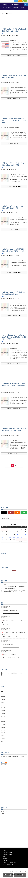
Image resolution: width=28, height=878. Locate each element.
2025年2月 (3, 699)
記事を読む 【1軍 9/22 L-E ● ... (14, 272)
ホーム (3, 13)
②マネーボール (4, 675)
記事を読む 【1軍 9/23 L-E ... (14, 229)
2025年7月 (3, 696)
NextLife (2, 813)
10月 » (20, 541)
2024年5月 (3, 713)
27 (2, 539)
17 (17, 534)
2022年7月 (3, 730)
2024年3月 (3, 716)
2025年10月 (3, 694)
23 (14, 537)
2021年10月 (3, 738)
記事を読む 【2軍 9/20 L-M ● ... (14, 408)
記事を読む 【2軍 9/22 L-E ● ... (14, 315)
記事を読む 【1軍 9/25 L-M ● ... (14, 98)
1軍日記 (12, 82)
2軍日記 (12, 169)
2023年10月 (3, 719)
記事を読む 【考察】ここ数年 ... (14, 55)
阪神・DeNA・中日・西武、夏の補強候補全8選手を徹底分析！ (13, 590)
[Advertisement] (13, 486)
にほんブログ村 (4, 764)
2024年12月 (3, 702)
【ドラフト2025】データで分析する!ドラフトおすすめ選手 (13, 586)
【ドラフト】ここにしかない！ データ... (11, 624)
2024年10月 (3, 705)
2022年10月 (3, 727)
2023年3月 (3, 721)
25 (21, 537)
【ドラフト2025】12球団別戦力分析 (8, 588)
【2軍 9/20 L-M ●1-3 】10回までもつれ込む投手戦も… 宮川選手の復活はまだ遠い (14, 385)
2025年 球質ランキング (5, 584)
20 (2, 537)
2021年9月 (3, 741)
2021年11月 (3, 735)
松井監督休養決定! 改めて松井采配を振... (11, 613)
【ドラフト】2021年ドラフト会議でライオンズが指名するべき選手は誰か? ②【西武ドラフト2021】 (14, 337)
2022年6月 (3, 732)
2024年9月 (3, 707)
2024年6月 (3, 710)
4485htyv (6, 629)
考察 (17, 35)
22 (10, 537)
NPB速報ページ (4, 811)
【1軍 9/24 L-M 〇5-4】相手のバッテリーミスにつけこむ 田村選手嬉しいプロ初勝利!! (14, 120)
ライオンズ (12, 35)
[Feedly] (24, 512)
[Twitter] (4, 512)
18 (21, 534)
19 (25, 534)
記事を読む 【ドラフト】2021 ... (14, 363)
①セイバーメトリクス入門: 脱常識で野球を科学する (11, 673)
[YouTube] (11, 512)
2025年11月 (3, 691)
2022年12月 (3, 724)
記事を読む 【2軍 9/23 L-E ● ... (14, 186)
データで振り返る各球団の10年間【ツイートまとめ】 (11, 591)
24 (18, 537)
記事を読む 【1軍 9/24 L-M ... (14, 143)
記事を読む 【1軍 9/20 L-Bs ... (14, 453)
